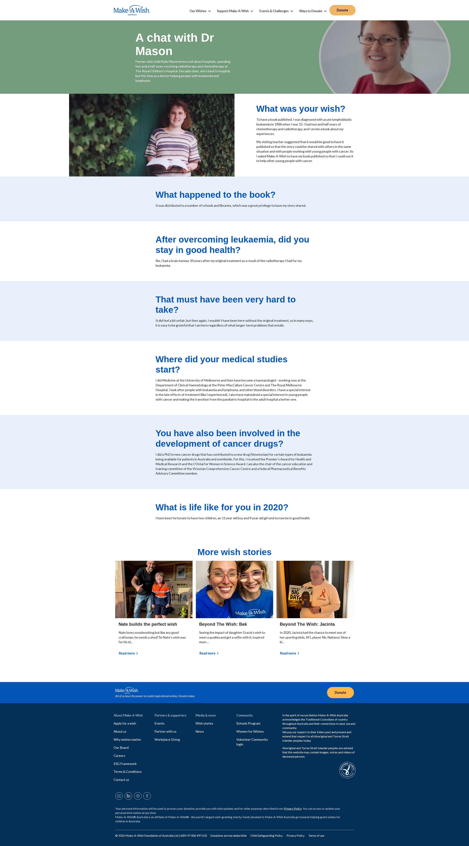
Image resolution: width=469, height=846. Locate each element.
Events (159, 723)
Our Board (121, 747)
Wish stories (204, 723)
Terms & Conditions (128, 772)
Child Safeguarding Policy (266, 835)
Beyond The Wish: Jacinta (307, 624)
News (199, 731)
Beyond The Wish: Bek (223, 624)
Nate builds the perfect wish (148, 624)
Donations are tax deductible (228, 835)
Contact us (121, 780)
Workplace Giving (167, 739)
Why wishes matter (127, 739)
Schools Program (248, 723)
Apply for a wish (125, 723)
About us (120, 731)
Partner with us (165, 731)
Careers (119, 756)
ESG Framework (125, 764)
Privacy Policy (293, 808)
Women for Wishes (250, 731)
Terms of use (316, 835)
